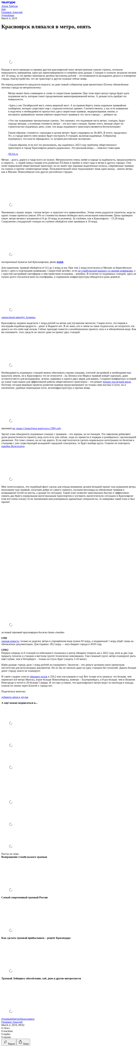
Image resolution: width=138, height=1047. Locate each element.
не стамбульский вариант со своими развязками (105, 270)
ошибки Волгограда (12, 446)
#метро (16, 1018)
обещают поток (38, 676)
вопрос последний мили (117, 381)
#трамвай (6, 1018)
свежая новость (10, 641)
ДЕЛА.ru (13, 154)
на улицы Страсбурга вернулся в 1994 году (36, 428)
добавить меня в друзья (14, 697)
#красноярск (27, 1018)
